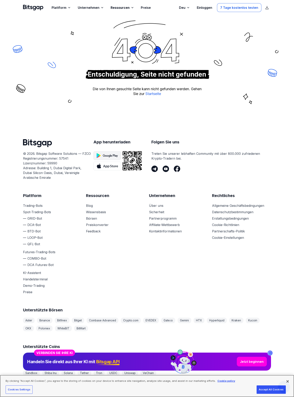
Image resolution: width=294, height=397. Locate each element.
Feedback (93, 231)
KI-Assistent (32, 273)
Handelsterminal (35, 279)
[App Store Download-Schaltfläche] (107, 166)
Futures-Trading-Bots (39, 252)
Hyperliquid (216, 320)
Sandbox (31, 373)
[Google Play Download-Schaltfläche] (107, 155)
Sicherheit (156, 212)
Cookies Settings (19, 389)
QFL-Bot (33, 244)
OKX (28, 328)
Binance (44, 320)
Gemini (184, 320)
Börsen (91, 218)
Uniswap (130, 373)
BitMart (81, 328)
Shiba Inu (51, 373)
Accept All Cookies (271, 389)
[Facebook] (177, 169)
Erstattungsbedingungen (230, 218)
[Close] (270, 351)
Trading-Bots (33, 206)
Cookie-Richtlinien (225, 225)
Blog (89, 206)
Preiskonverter (97, 225)
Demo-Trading (34, 286)
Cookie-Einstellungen (228, 238)
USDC (113, 373)
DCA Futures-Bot (40, 265)
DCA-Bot (34, 225)
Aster (28, 320)
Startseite (153, 94)
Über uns (156, 206)
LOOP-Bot (35, 238)
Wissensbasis (96, 212)
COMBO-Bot (36, 258)
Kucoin (252, 320)
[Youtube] (166, 169)
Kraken (236, 320)
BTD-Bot (34, 231)
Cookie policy (226, 380)
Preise (27, 292)
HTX (199, 320)
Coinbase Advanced (102, 320)
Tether (84, 373)
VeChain (148, 373)
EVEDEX (151, 320)
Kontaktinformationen (165, 231)
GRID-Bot (34, 218)
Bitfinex (62, 320)
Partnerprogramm (163, 218)
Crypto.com (130, 320)
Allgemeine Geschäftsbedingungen (238, 206)
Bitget (78, 320)
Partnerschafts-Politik (228, 231)
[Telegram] (154, 169)
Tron (99, 373)
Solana (68, 373)
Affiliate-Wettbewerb (164, 225)
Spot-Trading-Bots (37, 212)
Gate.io (168, 320)
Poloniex (44, 328)
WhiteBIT (63, 328)
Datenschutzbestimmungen (232, 212)
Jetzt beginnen (252, 360)
